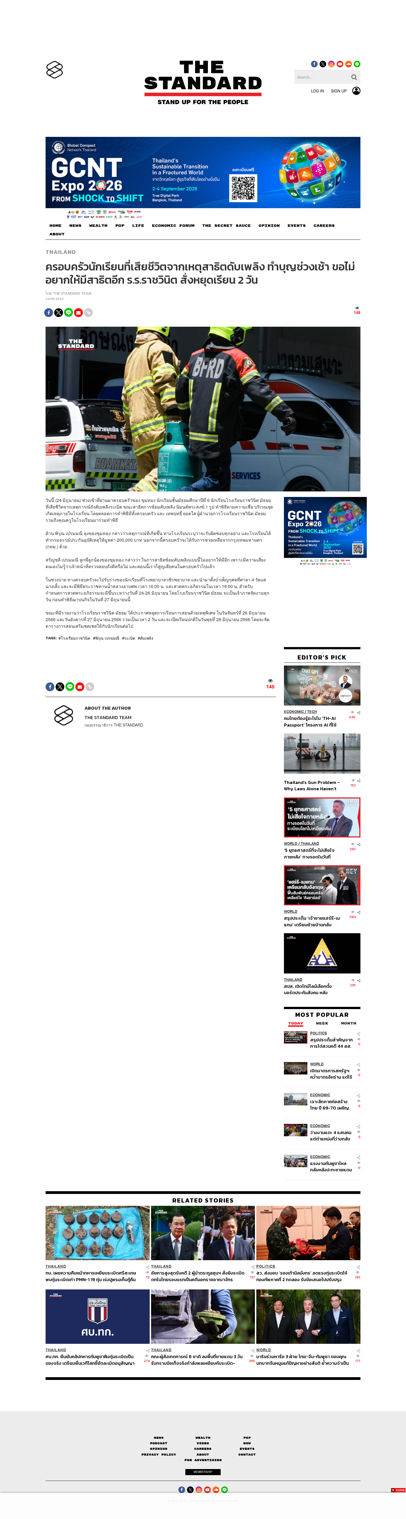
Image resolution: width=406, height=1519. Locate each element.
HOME (55, 226)
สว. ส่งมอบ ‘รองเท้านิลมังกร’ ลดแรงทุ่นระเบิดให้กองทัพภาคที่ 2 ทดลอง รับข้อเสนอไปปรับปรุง (301, 1276)
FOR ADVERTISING (203, 1460)
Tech (312, 712)
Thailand (61, 252)
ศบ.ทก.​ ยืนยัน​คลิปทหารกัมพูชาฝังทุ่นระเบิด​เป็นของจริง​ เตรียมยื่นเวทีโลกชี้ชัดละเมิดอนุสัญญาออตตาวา (90, 1359)
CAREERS (324, 226)
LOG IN (317, 91)
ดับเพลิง (146, 638)
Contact (247, 1454)
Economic (294, 712)
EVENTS (297, 226)
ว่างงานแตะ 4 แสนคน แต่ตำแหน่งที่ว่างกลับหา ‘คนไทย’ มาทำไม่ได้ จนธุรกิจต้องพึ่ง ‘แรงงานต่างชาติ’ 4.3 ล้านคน (331, 1135)
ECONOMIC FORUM (173, 226)
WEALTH (98, 226)
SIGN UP (339, 91)
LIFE (138, 226)
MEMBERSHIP (203, 1472)
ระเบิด (129, 638)
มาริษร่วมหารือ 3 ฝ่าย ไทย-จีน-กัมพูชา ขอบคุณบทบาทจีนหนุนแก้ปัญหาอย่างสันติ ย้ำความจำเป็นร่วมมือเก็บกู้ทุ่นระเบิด (302, 1359)
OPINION (269, 226)
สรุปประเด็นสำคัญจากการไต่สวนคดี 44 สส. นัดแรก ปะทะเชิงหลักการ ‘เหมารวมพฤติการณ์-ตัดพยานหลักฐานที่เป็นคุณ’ (331, 1043)
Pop (247, 1437)
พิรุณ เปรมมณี (107, 638)
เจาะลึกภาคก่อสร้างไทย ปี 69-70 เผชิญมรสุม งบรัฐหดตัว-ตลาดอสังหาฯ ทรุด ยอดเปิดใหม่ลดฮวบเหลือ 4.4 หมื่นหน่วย (329, 1104)
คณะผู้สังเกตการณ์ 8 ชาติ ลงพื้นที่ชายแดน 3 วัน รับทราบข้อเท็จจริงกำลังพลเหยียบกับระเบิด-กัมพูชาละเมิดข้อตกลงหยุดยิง (196, 1359)
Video (203, 1443)
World (290, 844)
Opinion (158, 1448)
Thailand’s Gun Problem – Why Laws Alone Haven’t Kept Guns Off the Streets (312, 785)
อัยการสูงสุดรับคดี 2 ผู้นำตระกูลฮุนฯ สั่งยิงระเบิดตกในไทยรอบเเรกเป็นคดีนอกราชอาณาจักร (197, 1276)
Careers (203, 1448)
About (203, 1454)
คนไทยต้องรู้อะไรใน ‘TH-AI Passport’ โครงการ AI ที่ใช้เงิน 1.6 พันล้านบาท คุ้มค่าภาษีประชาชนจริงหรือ (311, 721)
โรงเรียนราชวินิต (75, 638)
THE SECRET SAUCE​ (226, 226)
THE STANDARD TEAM (72, 293)
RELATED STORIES (203, 1200)
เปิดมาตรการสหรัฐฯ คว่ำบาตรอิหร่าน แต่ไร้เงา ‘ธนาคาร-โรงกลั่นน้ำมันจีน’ (331, 1074)
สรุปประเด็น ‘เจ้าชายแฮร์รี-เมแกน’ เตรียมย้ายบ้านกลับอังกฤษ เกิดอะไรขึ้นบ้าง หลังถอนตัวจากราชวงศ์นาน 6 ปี (312, 921)
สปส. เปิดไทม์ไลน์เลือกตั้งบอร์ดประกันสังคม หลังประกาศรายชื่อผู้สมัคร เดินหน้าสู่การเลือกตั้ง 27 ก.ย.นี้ (309, 989)
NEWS (75, 226)
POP (119, 226)
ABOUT (57, 234)
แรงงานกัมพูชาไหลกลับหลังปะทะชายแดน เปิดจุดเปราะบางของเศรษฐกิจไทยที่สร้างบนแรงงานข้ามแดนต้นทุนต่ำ (331, 1166)
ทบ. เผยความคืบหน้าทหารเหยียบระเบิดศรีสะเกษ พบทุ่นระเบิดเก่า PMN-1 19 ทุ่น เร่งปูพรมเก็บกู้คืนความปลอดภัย (91, 1276)
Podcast (158, 1443)
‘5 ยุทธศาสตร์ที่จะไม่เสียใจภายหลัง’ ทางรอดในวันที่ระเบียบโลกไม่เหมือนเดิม (309, 853)
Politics (318, 1033)
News (159, 1437)
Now (247, 1443)
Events (247, 1448)
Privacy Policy (158, 1454)
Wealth (203, 1437)
